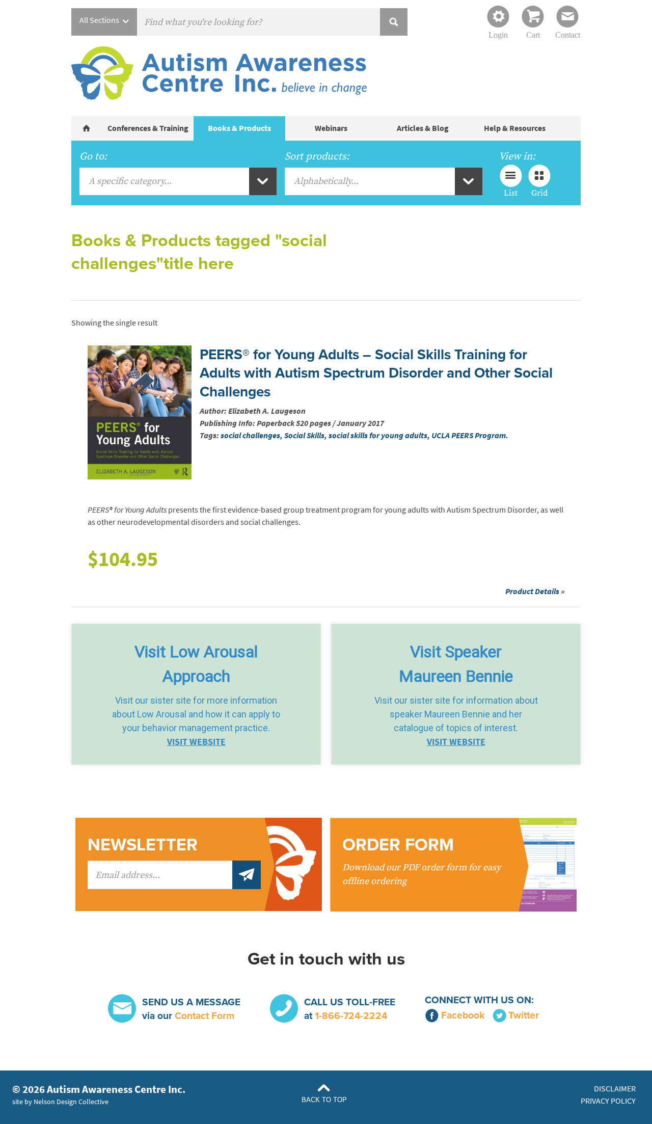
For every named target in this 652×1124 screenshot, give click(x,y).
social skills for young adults (378, 435)
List (511, 192)
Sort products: (317, 156)
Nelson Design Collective (71, 1101)
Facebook (462, 1015)
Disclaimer (615, 1088)
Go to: (93, 156)
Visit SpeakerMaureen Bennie (456, 664)
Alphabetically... (326, 181)
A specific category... (130, 181)
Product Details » (534, 591)
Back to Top (324, 1100)
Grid (539, 192)
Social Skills (304, 435)
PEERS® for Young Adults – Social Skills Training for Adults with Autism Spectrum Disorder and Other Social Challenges (376, 373)
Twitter (523, 1015)
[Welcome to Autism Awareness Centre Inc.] (86, 128)
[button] (196, 694)
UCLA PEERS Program (468, 435)
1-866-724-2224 (351, 1016)
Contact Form (204, 1016)
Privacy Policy (608, 1100)
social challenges (250, 435)
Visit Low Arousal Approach (196, 664)
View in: (517, 156)
